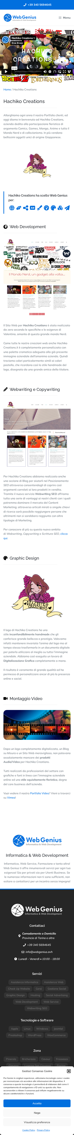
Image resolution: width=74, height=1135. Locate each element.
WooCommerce (56, 1035)
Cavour (45, 1059)
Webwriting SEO (37, 1008)
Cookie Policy (28, 1130)
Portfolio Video (39, 793)
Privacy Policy (43, 1130)
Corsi (39, 988)
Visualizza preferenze (37, 1122)
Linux (27, 1028)
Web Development (26, 1001)
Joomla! (58, 1028)
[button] (69, 1071)
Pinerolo (11, 1059)
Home (7, 89)
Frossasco (62, 1059)
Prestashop (15, 1035)
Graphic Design (15, 995)
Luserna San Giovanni (37, 1065)
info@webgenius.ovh (39, 952)
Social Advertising (57, 995)
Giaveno (14, 1065)
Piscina (61, 1065)
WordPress (34, 1035)
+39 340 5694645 (39, 945)
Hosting (35, 995)
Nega (37, 1112)
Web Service (51, 1001)
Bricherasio (29, 1059)
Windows (42, 1028)
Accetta (37, 1103)
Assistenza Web (53, 982)
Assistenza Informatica (24, 982)
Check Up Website (19, 988)
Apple (14, 1028)
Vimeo (11, 797)
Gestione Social (57, 988)
